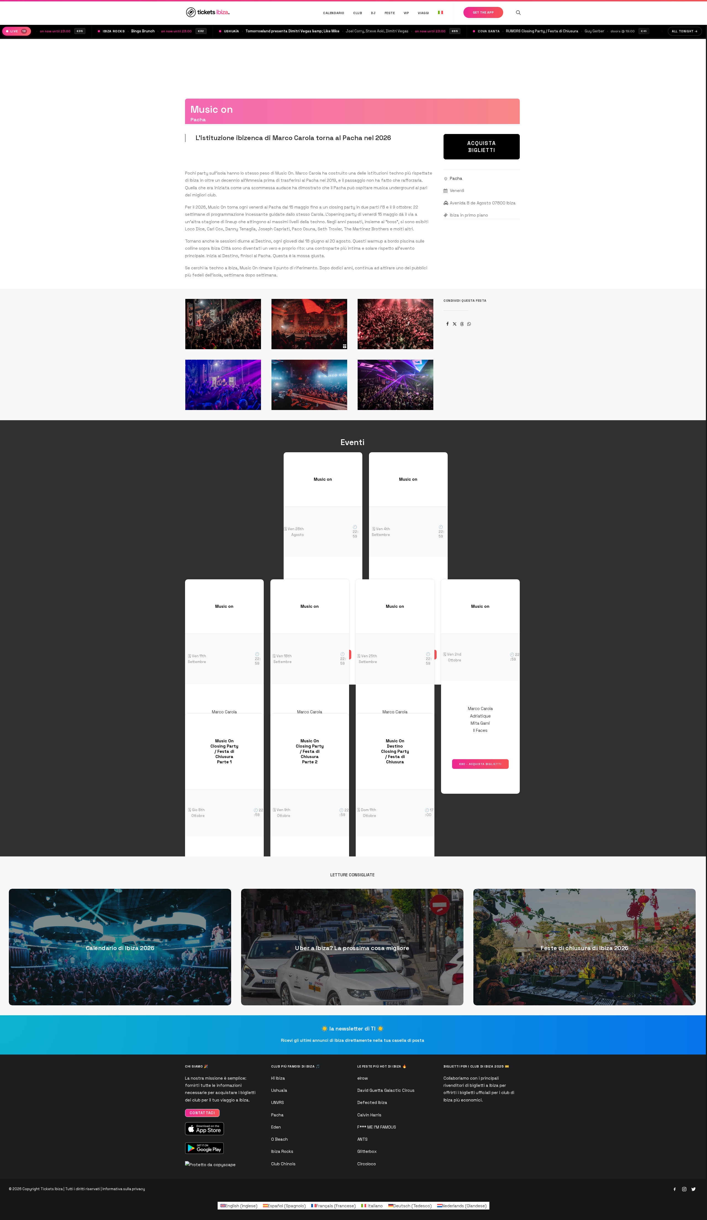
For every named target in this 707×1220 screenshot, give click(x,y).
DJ (373, 13)
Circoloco (366, 1163)
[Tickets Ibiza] (208, 12)
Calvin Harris (369, 1115)
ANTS (362, 1139)
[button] (518, 12)
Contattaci (202, 1113)
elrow (362, 1078)
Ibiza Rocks (282, 1151)
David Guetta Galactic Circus (386, 1090)
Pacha (456, 178)
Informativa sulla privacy (123, 1189)
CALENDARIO (333, 13)
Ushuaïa (279, 1090)
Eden (276, 1127)
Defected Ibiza (372, 1102)
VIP (406, 13)
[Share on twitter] (454, 324)
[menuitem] (333, 13)
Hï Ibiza (278, 1078)
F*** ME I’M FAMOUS (376, 1127)
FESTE (390, 13)
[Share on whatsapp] (469, 324)
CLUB (357, 13)
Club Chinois (283, 1163)
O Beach (279, 1139)
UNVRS (277, 1102)
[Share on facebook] (447, 324)
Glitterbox (367, 1151)
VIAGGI (423, 13)
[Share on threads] (461, 324)
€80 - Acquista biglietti (480, 764)
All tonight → (685, 31)
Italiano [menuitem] (375, 1205)
